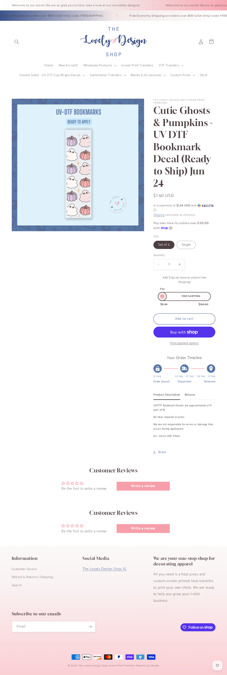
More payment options (184, 343)
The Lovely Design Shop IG (104, 569)
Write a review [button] (143, 486)
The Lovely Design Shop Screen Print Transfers (106, 665)
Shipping (158, 215)
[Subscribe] (90, 626)
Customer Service (24, 569)
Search (17, 585)
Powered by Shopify (147, 665)
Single (186, 244)
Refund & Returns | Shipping (32, 577)
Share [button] (162, 452)
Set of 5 (164, 244)
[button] (17, 42)
